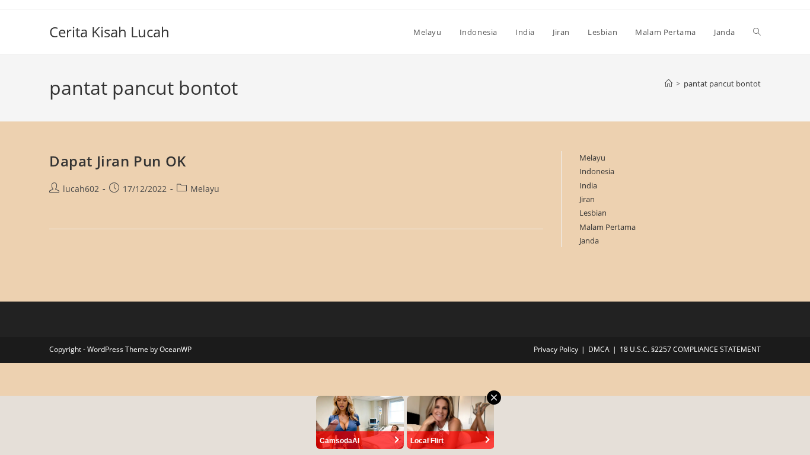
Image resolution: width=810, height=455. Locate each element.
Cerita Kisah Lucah (109, 31)
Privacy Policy (556, 349)
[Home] (668, 83)
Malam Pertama (607, 227)
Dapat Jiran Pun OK (117, 161)
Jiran (587, 199)
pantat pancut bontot (722, 83)
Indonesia (596, 171)
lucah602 (81, 188)
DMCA (599, 349)
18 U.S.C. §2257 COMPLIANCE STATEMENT (690, 349)
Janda (589, 240)
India (588, 185)
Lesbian (593, 212)
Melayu (204, 188)
